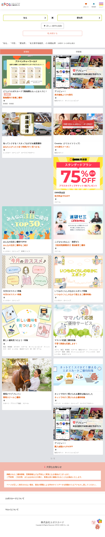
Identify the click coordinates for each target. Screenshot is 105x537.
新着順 (26, 52)
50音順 (78, 52)
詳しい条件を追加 (54, 26)
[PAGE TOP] (97, 523)
